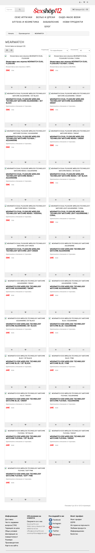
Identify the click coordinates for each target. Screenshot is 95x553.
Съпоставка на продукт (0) (15, 46)
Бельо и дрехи (45, 17)
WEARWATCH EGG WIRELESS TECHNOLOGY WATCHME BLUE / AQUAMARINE (67, 325)
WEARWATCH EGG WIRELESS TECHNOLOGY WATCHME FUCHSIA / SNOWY (67, 437)
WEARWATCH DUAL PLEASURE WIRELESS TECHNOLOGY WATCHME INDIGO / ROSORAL (24, 212)
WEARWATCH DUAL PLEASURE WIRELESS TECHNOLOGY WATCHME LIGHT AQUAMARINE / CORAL (69, 213)
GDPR (72, 522)
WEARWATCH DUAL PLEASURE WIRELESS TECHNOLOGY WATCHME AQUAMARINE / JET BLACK (24, 101)
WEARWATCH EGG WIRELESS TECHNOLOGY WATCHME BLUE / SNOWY (23, 400)
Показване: (73, 49)
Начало (11, 33)
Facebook (56, 520)
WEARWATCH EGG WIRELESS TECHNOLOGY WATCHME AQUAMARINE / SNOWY (23, 287)
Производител (24, 33)
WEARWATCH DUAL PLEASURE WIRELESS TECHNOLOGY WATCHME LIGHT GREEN (23, 250)
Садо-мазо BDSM (69, 17)
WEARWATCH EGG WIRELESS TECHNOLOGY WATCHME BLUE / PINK (67, 362)
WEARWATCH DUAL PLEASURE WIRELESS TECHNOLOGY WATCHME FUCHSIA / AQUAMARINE (23, 138)
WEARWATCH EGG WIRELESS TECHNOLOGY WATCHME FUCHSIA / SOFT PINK (23, 475)
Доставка (9, 519)
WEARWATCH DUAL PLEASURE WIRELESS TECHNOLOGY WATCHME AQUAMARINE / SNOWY (67, 101)
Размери (8, 540)
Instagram (56, 523)
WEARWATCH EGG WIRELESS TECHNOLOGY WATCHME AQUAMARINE (67, 250)
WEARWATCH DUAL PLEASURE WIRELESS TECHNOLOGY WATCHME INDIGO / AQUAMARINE (23, 176)
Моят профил (76, 519)
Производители (12, 543)
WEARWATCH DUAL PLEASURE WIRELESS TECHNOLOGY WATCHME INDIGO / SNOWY (67, 138)
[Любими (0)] (84, 2)
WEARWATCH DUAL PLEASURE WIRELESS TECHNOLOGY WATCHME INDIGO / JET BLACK (68, 175)
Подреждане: (43, 49)
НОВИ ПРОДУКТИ (73, 22)
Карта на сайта (11, 546)
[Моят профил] (80, 2)
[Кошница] (87, 2)
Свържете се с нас (34, 521)
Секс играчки (23, 17)
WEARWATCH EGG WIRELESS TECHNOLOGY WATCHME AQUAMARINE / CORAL (67, 287)
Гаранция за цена (12, 528)
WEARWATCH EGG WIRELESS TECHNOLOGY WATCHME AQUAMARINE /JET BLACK (23, 325)
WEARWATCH (39, 33)
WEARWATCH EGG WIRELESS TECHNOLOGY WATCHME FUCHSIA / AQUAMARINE (67, 400)
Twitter (55, 531)
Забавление (51, 22)
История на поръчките (79, 525)
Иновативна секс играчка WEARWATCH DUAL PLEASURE (24, 63)
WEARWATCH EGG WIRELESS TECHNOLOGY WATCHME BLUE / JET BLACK (23, 362)
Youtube (55, 527)
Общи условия (11, 531)
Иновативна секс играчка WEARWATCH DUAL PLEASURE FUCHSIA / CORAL (68, 63)
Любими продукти (78, 528)
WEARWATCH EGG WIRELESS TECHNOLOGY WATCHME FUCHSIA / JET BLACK (23, 437)
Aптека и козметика (25, 22)
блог (47, 26)
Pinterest (56, 535)
